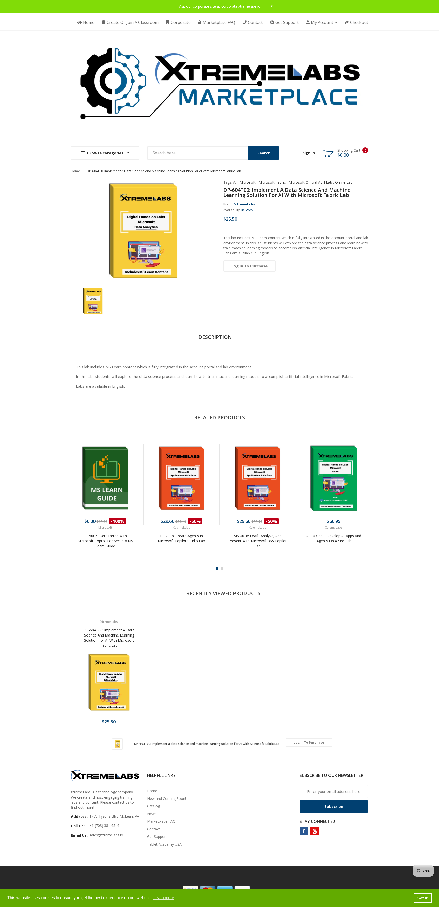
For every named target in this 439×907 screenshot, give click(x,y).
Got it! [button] (422, 898)
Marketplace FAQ (161, 821)
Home (75, 171)
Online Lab (344, 182)
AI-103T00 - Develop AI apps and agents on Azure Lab (333, 538)
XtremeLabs (244, 204)
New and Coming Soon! (166, 798)
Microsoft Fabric (272, 182)
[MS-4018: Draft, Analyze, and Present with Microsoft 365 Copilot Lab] (257, 478)
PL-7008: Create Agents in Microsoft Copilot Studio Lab (181, 538)
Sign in (309, 152)
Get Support (157, 836)
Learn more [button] (163, 898)
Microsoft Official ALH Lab (310, 182)
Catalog (153, 806)
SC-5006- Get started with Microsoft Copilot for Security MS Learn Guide (105, 540)
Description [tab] (215, 336)
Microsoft (248, 182)
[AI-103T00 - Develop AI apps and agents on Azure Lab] (334, 478)
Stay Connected (317, 821)
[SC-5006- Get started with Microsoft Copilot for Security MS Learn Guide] (105, 478)
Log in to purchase (249, 265)
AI (235, 182)
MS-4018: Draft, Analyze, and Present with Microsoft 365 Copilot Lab (258, 540)
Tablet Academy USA (164, 844)
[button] (76, 486)
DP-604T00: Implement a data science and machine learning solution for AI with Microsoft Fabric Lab (109, 638)
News (151, 813)
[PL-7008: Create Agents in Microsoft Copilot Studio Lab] (181, 478)
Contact (153, 828)
